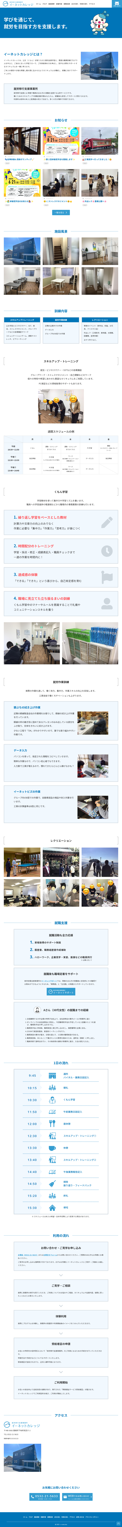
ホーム (38, 4)
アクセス (92, 4)
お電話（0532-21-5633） (28, 1255)
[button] (61, 212)
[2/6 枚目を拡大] (77, 240)
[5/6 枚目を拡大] (77, 270)
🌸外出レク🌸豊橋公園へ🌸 (94, 201)
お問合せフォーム (50, 1255)
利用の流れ (83, 4)
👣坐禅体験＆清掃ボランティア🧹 (19, 159)
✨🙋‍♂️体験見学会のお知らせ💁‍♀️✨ (19, 201)
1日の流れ (74, 4)
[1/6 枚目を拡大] (38, 240)
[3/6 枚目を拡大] (116, 240)
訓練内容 (59, 4)
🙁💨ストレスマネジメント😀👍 (58, 201)
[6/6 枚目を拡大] (116, 270)
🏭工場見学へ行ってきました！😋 (97, 159)
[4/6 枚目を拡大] (38, 270)
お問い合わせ (80, 1517)
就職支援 (67, 4)
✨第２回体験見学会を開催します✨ (59, 159)
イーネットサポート (49, 981)
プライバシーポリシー (92, 1517)
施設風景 (51, 4)
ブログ (44, 4)
